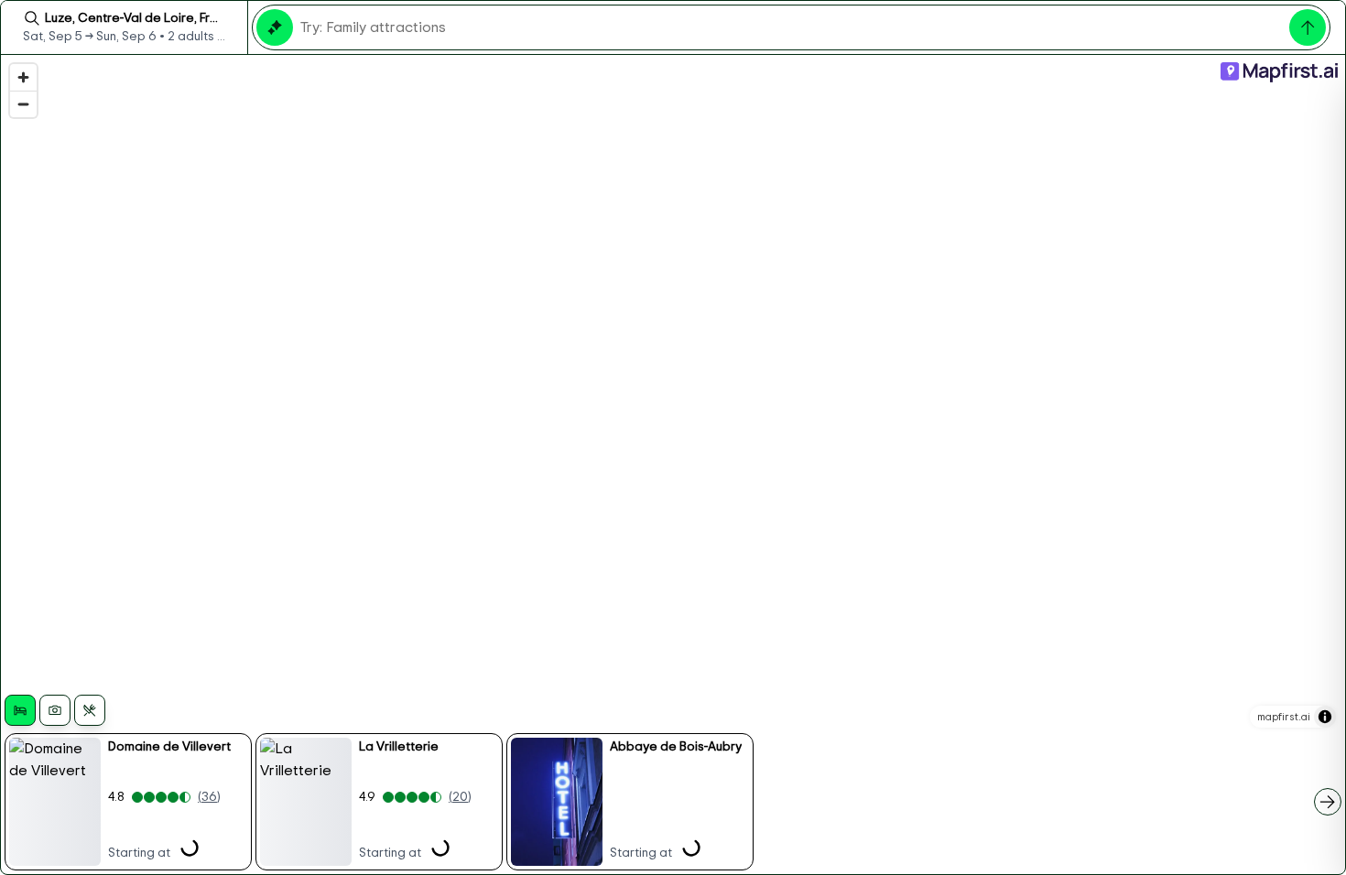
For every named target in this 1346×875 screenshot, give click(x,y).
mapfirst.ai (1283, 716)
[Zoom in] (23, 77)
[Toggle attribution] (1325, 717)
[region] (673, 464)
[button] (128, 801)
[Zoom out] (23, 104)
